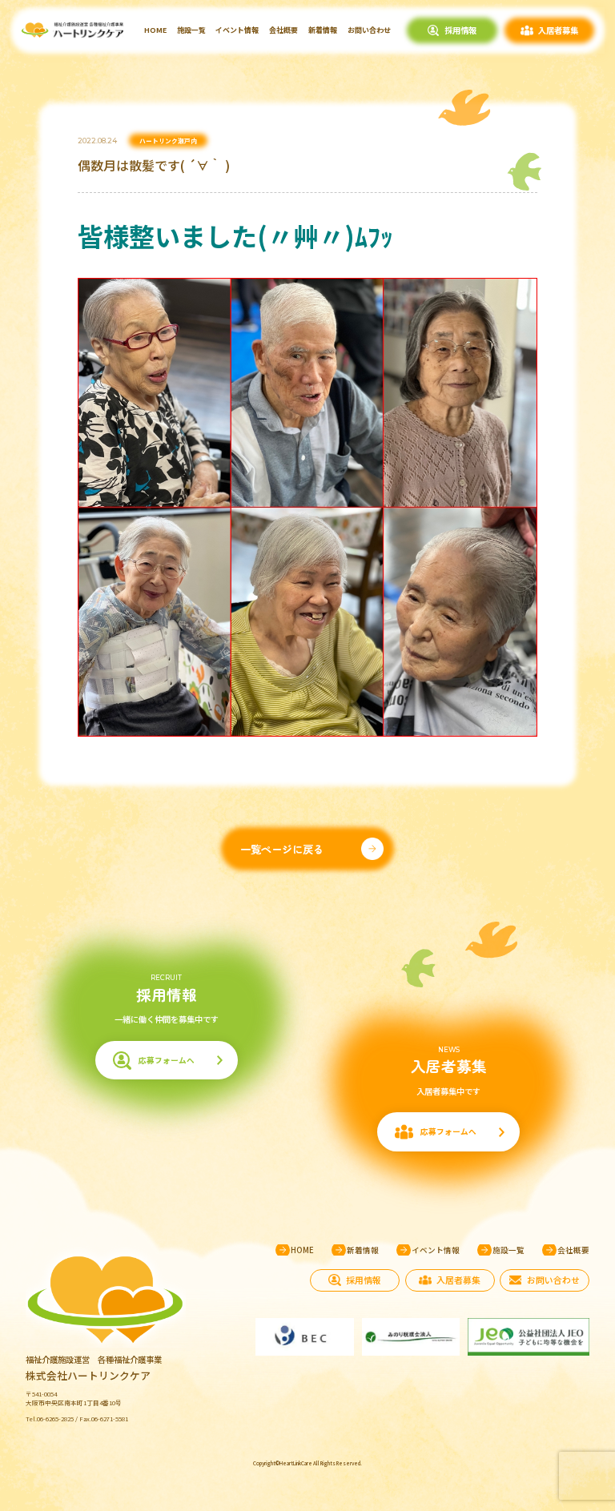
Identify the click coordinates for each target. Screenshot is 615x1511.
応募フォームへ (167, 1060)
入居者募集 (558, 30)
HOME (155, 30)
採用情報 (460, 30)
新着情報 (322, 30)
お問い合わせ (369, 30)
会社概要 (283, 30)
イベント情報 (237, 30)
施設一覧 (191, 30)
